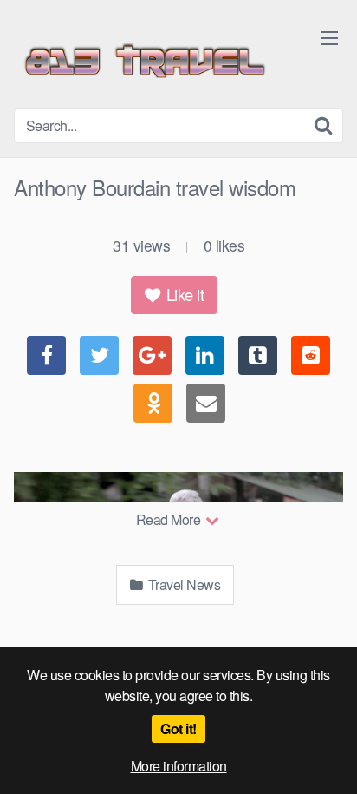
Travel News (182, 584)
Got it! (178, 728)
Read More (170, 519)
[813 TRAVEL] (144, 61)
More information (179, 766)
